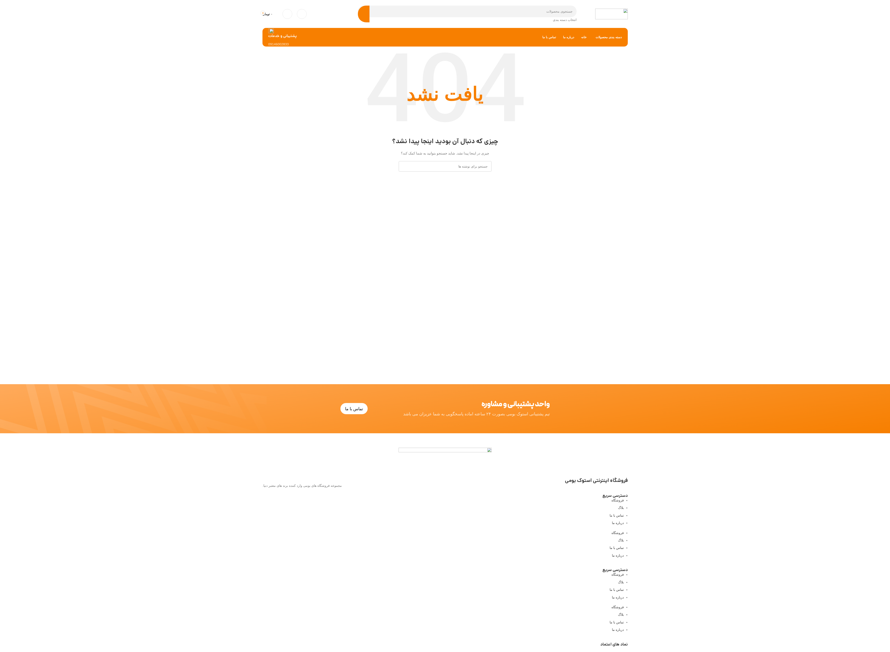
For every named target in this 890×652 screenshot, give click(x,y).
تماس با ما (617, 515)
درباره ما (618, 523)
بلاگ (621, 508)
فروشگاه (617, 500)
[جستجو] (363, 14)
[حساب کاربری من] (302, 14)
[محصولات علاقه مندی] (287, 14)
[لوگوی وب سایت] (611, 14)
